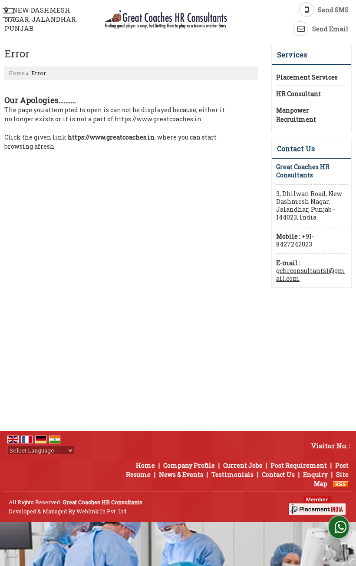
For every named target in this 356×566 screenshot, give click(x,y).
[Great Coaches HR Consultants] (166, 19)
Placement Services (307, 77)
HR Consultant (298, 94)
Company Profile (189, 465)
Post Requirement (298, 465)
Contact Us (278, 474)
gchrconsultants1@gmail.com (310, 274)
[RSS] (341, 483)
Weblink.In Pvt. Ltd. (102, 511)
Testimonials (232, 474)
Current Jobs (242, 465)
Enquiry (315, 474)
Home (17, 73)
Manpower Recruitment (296, 114)
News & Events (181, 474)
